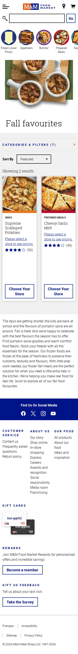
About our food (61, 445)
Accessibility (29, 626)
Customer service (13, 433)
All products (63, 437)
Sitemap (11, 635)
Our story (36, 437)
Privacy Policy (33, 635)
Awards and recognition (39, 470)
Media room (39, 487)
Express (36, 457)
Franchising (38, 492)
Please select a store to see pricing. (19, 241)
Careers (35, 462)
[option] (8, 41)
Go (71, 18)
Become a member (22, 569)
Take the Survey (20, 601)
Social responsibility (40, 480)
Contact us (10, 441)
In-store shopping (37, 450)
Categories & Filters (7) (29, 145)
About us (40, 431)
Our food (64, 431)
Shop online (38, 442)
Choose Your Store (19, 291)
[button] (5, 6)
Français (8, 626)
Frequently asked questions (14, 449)
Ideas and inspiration (62, 455)
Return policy (12, 456)
